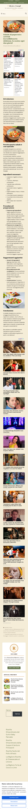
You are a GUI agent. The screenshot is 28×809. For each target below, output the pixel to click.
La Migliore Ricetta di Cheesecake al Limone (13, 759)
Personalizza (14, 801)
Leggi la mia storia (14, 667)
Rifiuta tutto (14, 805)
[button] (26, 13)
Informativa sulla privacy (10, 2)
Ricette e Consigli (15, 6)
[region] (14, 795)
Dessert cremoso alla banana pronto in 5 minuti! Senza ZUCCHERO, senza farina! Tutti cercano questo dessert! (13, 631)
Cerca (8, 710)
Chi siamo (11, 0)
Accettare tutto (14, 797)
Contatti (17, 0)
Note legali (21, 2)
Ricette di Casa (8, 627)
